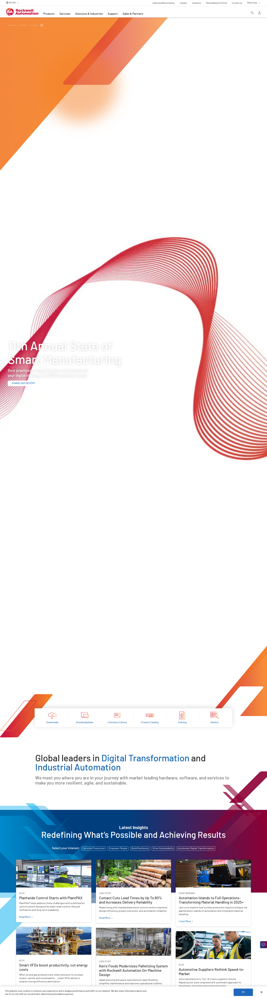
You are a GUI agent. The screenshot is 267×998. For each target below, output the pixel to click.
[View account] (259, 13)
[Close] (261, 992)
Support (113, 14)
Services (64, 14)
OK (243, 992)
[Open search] (252, 13)
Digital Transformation (145, 758)
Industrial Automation (78, 767)
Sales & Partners (133, 14)
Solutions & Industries (89, 14)
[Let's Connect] (263, 944)
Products (49, 14)
